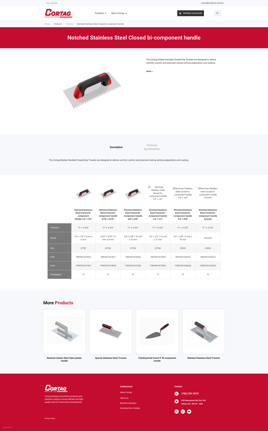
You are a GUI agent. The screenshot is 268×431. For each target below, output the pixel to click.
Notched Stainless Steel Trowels (203, 358)
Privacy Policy (50, 418)
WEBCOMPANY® (7, 427)
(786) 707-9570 (190, 393)
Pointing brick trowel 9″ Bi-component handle (157, 359)
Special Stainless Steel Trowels (110, 358)
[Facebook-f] (176, 411)
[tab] (116, 147)
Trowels (69, 24)
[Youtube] (189, 411)
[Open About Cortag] (126, 13)
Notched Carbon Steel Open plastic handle (64, 359)
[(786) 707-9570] (176, 394)
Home (47, 24)
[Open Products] (106, 13)
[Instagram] (183, 411)
